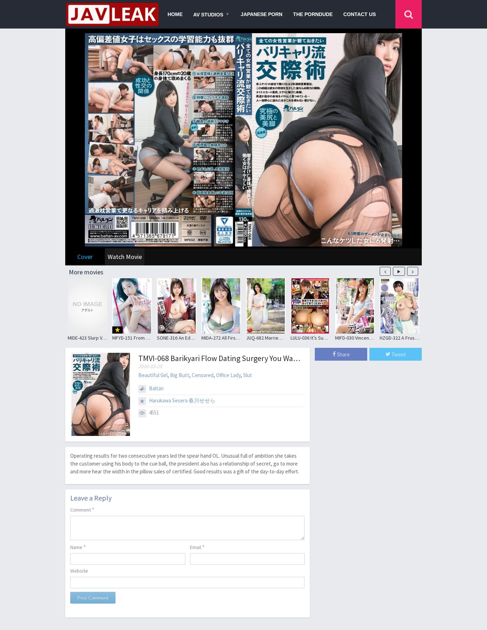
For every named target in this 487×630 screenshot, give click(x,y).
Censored (203, 375)
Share (343, 354)
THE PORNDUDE (313, 14)
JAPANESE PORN (261, 14)
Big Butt (179, 375)
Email (197, 547)
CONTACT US (359, 14)
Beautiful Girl (153, 375)
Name (78, 547)
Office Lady (228, 375)
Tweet (398, 354)
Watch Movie (125, 257)
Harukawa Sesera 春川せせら (182, 400)
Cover (85, 257)
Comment (82, 509)
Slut (247, 375)
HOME (175, 14)
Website (79, 571)
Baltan (156, 388)
